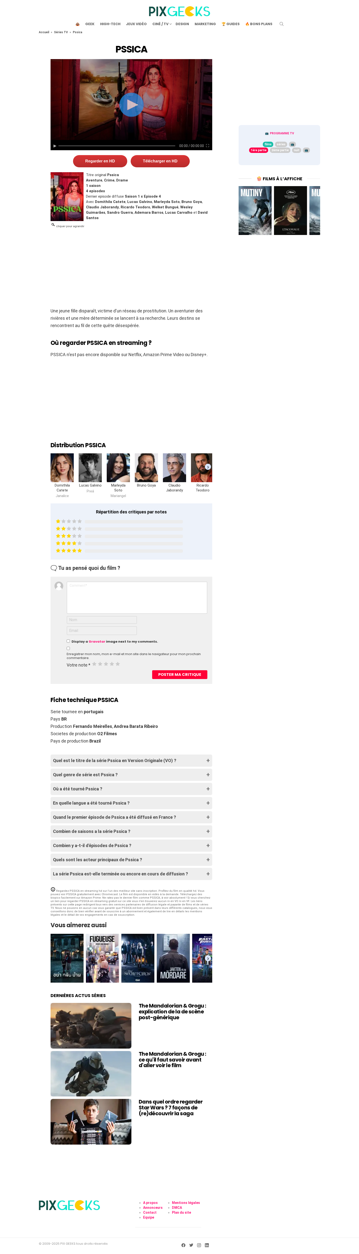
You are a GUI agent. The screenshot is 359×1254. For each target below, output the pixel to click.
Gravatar (97, 641)
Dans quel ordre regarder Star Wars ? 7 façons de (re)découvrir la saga (170, 1107)
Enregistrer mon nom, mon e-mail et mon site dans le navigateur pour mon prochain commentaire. (134, 656)
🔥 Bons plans (258, 23)
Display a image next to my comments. (115, 641)
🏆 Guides (231, 23)
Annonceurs (153, 1208)
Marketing (205, 23)
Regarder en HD (100, 161)
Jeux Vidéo (136, 23)
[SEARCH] (282, 24)
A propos (150, 1203)
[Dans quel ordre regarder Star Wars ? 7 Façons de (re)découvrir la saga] (91, 1121)
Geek (90, 23)
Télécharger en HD (160, 161)
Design (182, 23)
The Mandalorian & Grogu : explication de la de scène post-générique (172, 1011)
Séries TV (61, 32)
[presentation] (208, 467)
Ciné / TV (160, 23)
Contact (150, 1212)
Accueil (44, 32)
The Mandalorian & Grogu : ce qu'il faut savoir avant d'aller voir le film (172, 1059)
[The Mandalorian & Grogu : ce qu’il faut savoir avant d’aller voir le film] (91, 1073)
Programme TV (282, 133)
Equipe (148, 1217)
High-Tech (110, 23)
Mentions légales (186, 1203)
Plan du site (181, 1212)
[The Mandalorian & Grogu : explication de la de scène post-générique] (91, 1025)
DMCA (177, 1208)
